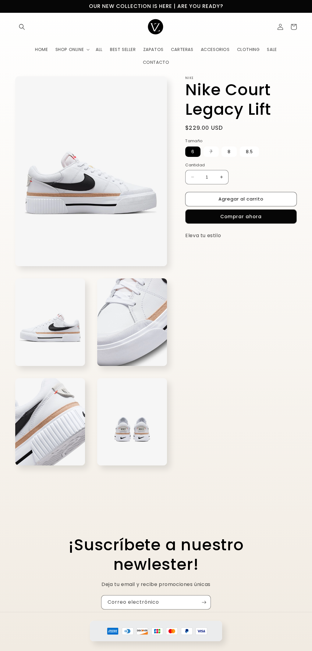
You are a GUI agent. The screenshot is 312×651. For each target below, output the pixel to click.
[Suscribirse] (204, 602)
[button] (22, 27)
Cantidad (195, 165)
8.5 (249, 152)
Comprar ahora (241, 216)
